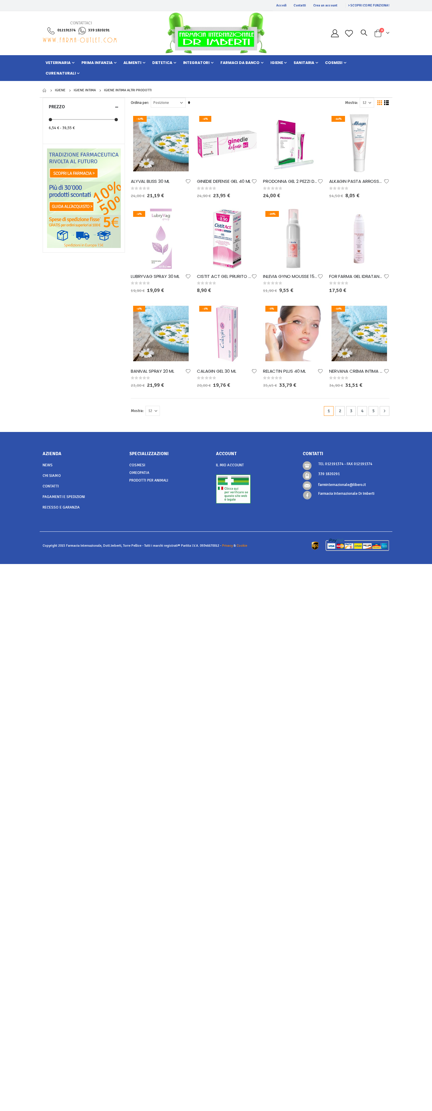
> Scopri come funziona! (368, 5)
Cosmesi (137, 465)
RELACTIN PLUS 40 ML (284, 371)
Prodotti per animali (148, 480)
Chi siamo (52, 475)
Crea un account (325, 5)
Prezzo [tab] (57, 106)
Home (45, 90)
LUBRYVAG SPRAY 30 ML (155, 276)
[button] (188, 181)
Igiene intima (85, 90)
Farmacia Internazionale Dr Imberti (346, 493)
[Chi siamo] (84, 164)
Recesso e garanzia (61, 507)
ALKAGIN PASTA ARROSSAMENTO (356, 181)
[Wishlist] (349, 33)
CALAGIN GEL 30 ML (216, 371)
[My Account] (334, 33)
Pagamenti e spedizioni (64, 496)
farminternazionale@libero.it (342, 484)
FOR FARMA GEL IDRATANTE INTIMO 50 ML (356, 276)
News (48, 465)
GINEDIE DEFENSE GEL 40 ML (224, 181)
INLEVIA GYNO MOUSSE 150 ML (290, 276)
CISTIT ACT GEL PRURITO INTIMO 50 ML (224, 276)
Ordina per (139, 102)
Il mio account (230, 465)
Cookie (242, 545)
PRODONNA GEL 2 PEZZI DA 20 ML (290, 181)
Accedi (281, 5)
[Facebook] (307, 495)
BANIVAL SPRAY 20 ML (152, 371)
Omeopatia (139, 472)
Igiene (60, 90)
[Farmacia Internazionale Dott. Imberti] (216, 33)
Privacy (227, 545)
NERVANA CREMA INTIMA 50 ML (356, 371)
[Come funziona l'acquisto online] (84, 197)
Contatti (300, 5)
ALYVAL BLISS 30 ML (150, 181)
